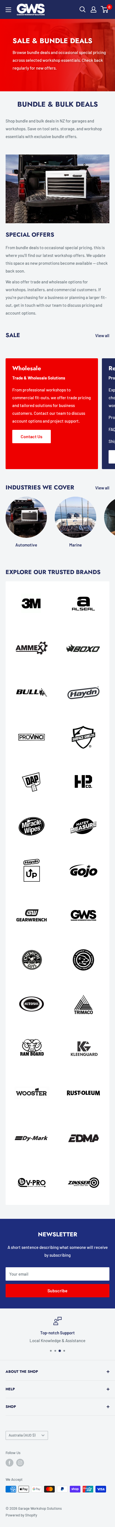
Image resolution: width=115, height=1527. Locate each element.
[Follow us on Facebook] (9, 1463)
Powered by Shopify (21, 1515)
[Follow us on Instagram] (20, 1463)
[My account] (93, 9)
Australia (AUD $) (22, 1435)
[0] (104, 9)
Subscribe (57, 1290)
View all (102, 335)
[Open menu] (8, 10)
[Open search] (83, 9)
